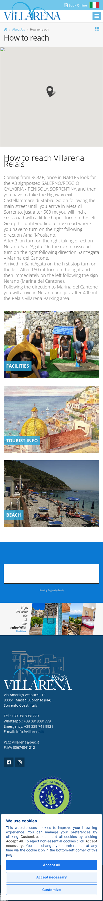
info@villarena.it (30, 731)
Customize (51, 889)
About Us (18, 29)
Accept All (51, 865)
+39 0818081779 (37, 721)
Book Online (77, 5)
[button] (51, 91)
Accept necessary (51, 877)
